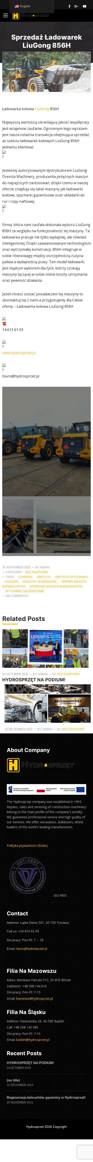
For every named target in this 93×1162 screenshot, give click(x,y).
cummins (25, 577)
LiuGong (42, 108)
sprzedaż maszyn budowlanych (56, 586)
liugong (11, 581)
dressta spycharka (71, 577)
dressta (44, 577)
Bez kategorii (37, 572)
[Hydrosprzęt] (30, 15)
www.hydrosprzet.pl (19, 352)
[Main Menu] (5, 15)
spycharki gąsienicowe (24, 591)
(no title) (13, 1080)
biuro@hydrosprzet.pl (31, 948)
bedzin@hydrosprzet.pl (32, 1040)
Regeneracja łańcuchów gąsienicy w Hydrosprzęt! (46, 1097)
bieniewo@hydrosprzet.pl (34, 998)
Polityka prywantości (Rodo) (27, 845)
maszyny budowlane (40, 581)
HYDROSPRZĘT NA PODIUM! (33, 679)
